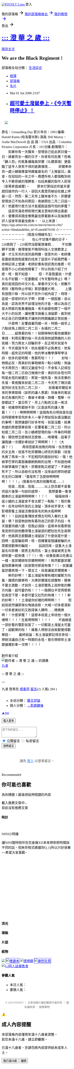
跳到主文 (8, 49)
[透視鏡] (26, 961)
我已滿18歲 (10, 1060)
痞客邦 (25, 689)
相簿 (13, 76)
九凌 (5, 665)
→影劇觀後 (35, 705)
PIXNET (19, 1002)
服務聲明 (44, 1006)
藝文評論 (33, 700)
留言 (33, 689)
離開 (23, 1060)
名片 (13, 86)
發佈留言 (8, 745)
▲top (5, 713)
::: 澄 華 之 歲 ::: (26, 37)
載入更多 (8, 720)
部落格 (15, 81)
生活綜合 (35, 68)
